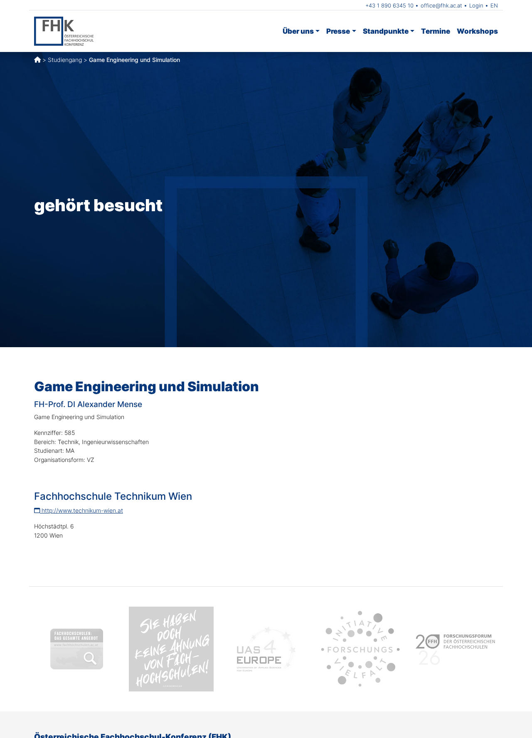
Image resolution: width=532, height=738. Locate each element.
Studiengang (65, 59)
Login (476, 5)
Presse (338, 31)
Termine (435, 31)
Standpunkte (386, 31)
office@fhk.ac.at (441, 5)
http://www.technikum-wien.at (81, 510)
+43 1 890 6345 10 (389, 5)
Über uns (298, 31)
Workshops (477, 31)
